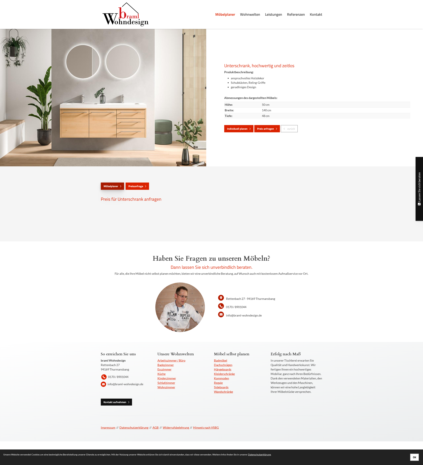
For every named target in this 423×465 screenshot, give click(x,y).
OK (414, 457)
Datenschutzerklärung (133, 427)
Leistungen (273, 14)
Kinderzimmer (166, 378)
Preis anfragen (265, 129)
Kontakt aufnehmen (114, 402)
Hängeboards (222, 369)
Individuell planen (237, 129)
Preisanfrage (135, 186)
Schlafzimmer (166, 383)
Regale (218, 383)
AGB (156, 427)
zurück (291, 129)
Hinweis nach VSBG (206, 427)
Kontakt (316, 14)
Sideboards (221, 387)
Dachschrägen (223, 365)
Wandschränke (223, 391)
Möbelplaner (225, 14)
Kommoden (221, 378)
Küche (161, 374)
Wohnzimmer (166, 387)
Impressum (108, 427)
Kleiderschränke (224, 374)
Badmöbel (220, 360)
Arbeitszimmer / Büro (171, 360)
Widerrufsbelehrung (176, 427)
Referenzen (296, 14)
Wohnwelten (250, 14)
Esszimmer (164, 369)
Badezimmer (165, 365)
